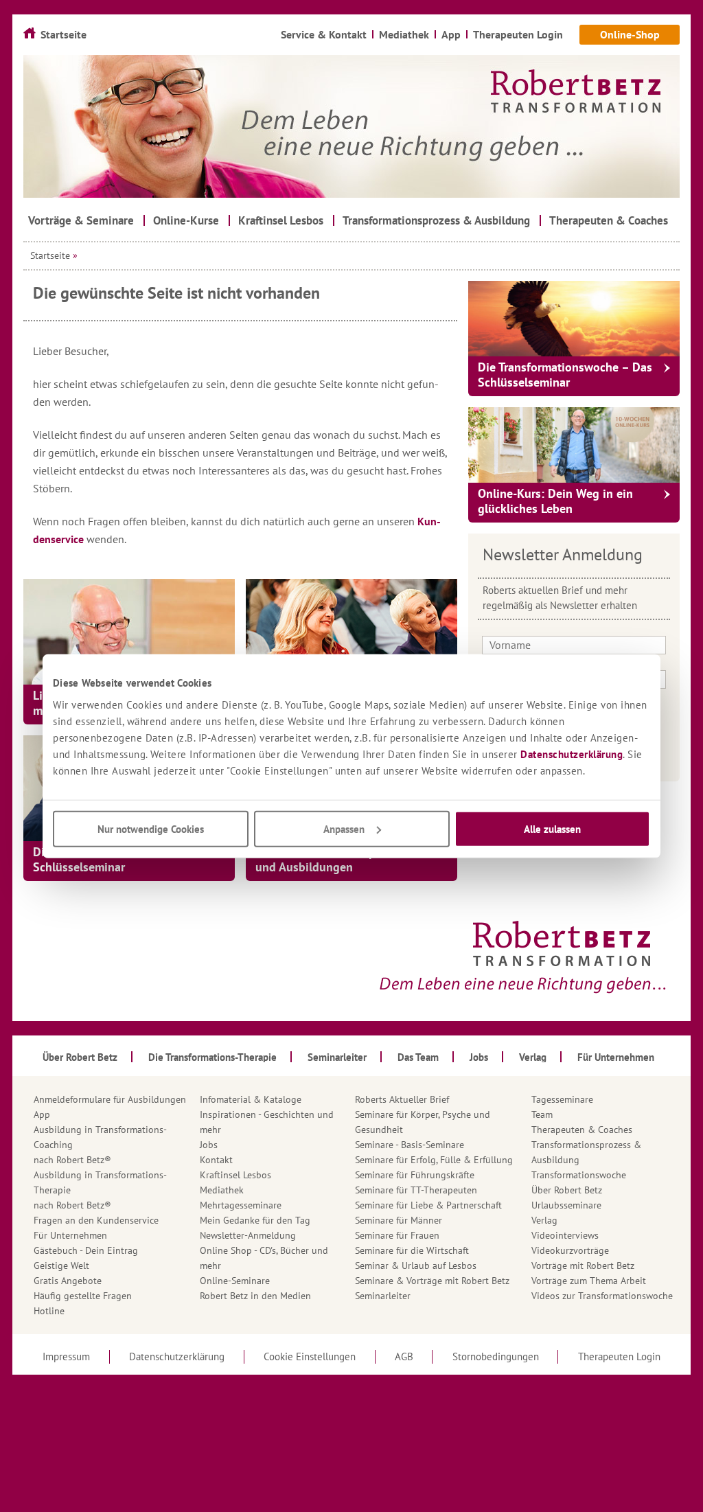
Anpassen (344, 828)
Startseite (50, 255)
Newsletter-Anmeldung (248, 1235)
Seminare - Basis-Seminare (409, 1144)
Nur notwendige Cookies (150, 828)
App (42, 1114)
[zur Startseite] (351, 126)
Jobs (209, 1144)
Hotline (49, 1311)
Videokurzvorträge (570, 1250)
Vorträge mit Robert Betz (582, 1265)
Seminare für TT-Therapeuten (416, 1190)
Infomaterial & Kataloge (250, 1099)
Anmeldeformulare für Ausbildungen (110, 1099)
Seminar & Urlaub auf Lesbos (415, 1265)
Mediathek (222, 1190)
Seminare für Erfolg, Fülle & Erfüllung (434, 1160)
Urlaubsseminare (566, 1205)
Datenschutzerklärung (571, 753)
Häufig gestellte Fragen (83, 1296)
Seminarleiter (383, 1296)
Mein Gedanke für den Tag (255, 1220)
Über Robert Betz (566, 1190)
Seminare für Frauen (397, 1235)
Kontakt (216, 1160)
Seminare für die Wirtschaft (412, 1250)
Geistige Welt (61, 1265)
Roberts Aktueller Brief (402, 1099)
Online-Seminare (235, 1280)
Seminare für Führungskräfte (414, 1175)
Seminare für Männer (398, 1220)
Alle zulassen (552, 828)
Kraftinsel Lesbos (235, 1175)
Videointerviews (565, 1235)
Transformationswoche (578, 1175)
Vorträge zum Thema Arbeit (588, 1280)
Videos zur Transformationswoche (602, 1296)
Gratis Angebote (68, 1280)
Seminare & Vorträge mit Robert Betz (432, 1280)
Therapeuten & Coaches (581, 1129)
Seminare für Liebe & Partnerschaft (428, 1205)
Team (542, 1114)
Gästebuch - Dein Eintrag (86, 1250)
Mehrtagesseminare (240, 1205)
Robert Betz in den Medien (255, 1296)
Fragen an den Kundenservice (96, 1220)
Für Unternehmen (70, 1235)
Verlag (544, 1220)
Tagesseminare (562, 1099)
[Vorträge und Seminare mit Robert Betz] (129, 632)
